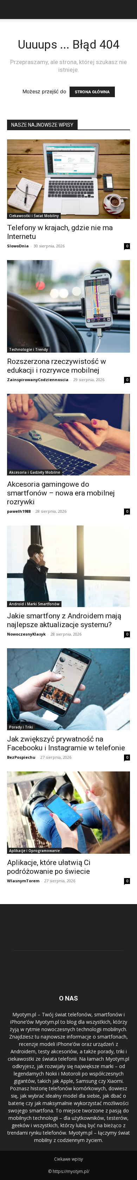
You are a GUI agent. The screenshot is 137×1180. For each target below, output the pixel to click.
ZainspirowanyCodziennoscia (37, 379)
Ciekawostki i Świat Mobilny (34, 215)
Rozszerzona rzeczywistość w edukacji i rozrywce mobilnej (56, 365)
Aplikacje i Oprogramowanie (34, 850)
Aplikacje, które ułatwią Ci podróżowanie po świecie (49, 867)
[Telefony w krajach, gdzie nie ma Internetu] (68, 179)
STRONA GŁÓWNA (92, 91)
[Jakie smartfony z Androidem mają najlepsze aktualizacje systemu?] (68, 566)
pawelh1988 (19, 511)
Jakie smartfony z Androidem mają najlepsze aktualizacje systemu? (64, 620)
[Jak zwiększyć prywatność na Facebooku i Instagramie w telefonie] (68, 689)
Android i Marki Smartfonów (34, 603)
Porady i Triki (21, 727)
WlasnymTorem (23, 880)
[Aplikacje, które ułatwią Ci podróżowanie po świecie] (68, 812)
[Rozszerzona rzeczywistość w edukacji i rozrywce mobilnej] (68, 306)
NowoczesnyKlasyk (26, 634)
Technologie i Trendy (28, 349)
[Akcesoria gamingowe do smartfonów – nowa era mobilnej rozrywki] (68, 434)
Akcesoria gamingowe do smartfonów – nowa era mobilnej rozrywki (61, 493)
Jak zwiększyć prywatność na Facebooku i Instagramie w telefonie (66, 743)
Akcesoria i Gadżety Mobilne (34, 472)
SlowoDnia (18, 245)
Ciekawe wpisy (68, 1159)
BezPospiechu (21, 757)
